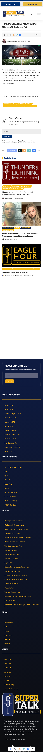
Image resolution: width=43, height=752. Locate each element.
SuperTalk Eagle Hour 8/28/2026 (15, 272)
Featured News (8, 227)
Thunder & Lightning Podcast (14, 106)
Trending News (31, 106)
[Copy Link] (16, 35)
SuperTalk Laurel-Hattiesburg (13, 276)
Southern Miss (27, 269)
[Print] (20, 35)
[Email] (13, 35)
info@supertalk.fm (18, 739)
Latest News (26, 227)
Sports (29, 103)
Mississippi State (9, 103)
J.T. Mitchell (8, 239)
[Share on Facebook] (7, 35)
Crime (17, 227)
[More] (23, 35)
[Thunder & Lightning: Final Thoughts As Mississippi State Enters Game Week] (21, 172)
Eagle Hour (7, 269)
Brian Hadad (13, 41)
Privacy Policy (13, 142)
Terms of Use (21, 140)
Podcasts (21, 103)
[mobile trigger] (32, 14)
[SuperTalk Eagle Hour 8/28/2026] (21, 255)
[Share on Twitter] (10, 35)
